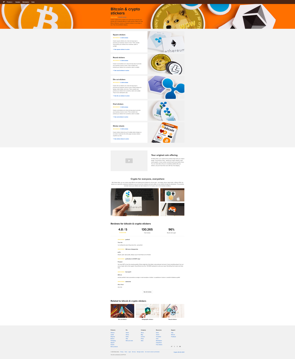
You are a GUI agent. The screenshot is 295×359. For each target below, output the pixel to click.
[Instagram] (177, 346)
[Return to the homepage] (4, 2)
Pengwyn (120, 262)
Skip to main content (1, 1)
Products (9, 2)
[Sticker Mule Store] (171, 346)
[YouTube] (180, 346)
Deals (32, 2)
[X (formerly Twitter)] (174, 346)
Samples (17, 2)
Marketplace (26, 2)
